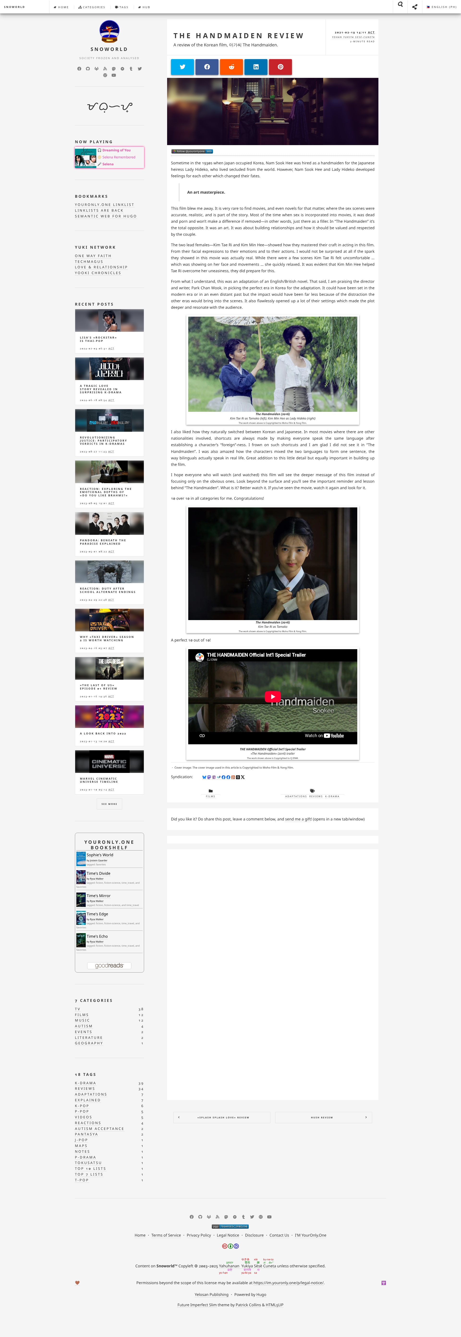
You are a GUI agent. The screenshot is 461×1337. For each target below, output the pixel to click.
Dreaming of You (117, 150)
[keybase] (105, 69)
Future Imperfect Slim (197, 1304)
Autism (84, 1026)
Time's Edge (97, 914)
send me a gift (298, 819)
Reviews (316, 796)
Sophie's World (100, 854)
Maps (81, 1146)
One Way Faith (93, 256)
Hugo (261, 1294)
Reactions (88, 1123)
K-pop (82, 1106)
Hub (145, 7)
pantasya (86, 1134)
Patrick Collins (248, 1304)
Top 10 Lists (90, 1168)
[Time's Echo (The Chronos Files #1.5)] (81, 940)
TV (78, 1009)
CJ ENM (294, 758)
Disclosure (254, 1235)
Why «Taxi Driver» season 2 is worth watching (107, 638)
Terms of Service (166, 1235)
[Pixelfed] (122, 69)
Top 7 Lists (89, 1174)
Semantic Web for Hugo (106, 216)
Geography (89, 1043)
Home (63, 7)
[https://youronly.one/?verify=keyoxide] (230, 1226)
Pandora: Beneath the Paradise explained (103, 542)
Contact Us (279, 1235)
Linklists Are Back (99, 210)
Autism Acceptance (99, 1129)
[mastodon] (113, 69)
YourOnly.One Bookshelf (109, 845)
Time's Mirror (99, 895)
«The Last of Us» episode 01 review (98, 687)
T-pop (82, 1180)
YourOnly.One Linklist (104, 205)
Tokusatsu (88, 1163)
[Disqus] (273, 913)
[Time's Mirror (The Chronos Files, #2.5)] (81, 900)
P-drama (85, 1157)
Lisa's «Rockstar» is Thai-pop (98, 339)
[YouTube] (113, 75)
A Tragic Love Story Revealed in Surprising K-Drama (101, 389)
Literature (89, 1037)
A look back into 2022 (103, 733)
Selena (108, 164)
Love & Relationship (101, 267)
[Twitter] (139, 69)
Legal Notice (228, 1235)
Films (210, 796)
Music (82, 1020)
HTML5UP (275, 1304)
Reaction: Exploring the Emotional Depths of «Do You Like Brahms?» (106, 492)
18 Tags (86, 1074)
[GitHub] (87, 69)
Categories (94, 7)
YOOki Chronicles (98, 273)
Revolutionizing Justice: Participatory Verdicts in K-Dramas (103, 441)
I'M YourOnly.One (310, 1235)
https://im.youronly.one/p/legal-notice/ (289, 1282)
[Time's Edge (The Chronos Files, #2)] (81, 918)
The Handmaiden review (239, 35)
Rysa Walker (97, 878)
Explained (88, 1100)
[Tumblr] (131, 69)
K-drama (332, 796)
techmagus (89, 261)
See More (109, 804)
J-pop (81, 1140)
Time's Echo (97, 936)
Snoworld (14, 7)
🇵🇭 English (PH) (441, 7)
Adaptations (296, 796)
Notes (82, 1151)
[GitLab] (96, 69)
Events (83, 1032)
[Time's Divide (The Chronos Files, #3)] (81, 877)
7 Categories (94, 1000)
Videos (83, 1117)
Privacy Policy (199, 1235)
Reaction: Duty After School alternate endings (108, 590)
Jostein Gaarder (99, 860)
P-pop (82, 1111)
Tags (123, 7)
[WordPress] (105, 75)
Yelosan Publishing (212, 1294)
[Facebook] (79, 69)
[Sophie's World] (81, 859)
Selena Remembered (119, 157)
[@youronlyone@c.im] (192, 151)
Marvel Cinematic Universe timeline (99, 780)
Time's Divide (98, 873)
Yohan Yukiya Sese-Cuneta (353, 37)
